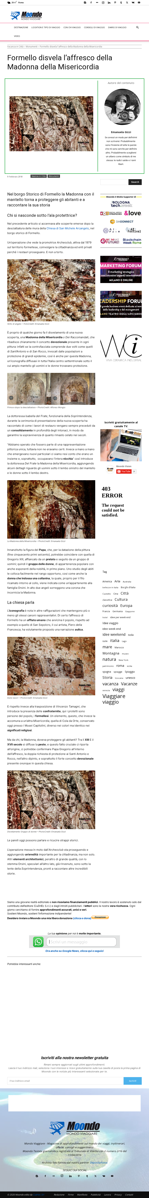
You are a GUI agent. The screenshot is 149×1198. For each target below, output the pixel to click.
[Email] (80, 887)
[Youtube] (139, 2)
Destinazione (21, 27)
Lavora (107, 1194)
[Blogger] (85, 2)
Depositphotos (98, 1162)
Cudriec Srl (38, 1194)
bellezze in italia (110, 587)
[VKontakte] (133, 2)
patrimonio (108, 666)
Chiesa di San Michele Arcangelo (68, 228)
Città (125, 593)
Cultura (121, 599)
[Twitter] (127, 2)
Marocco (119, 647)
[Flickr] (97, 2)
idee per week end (120, 617)
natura (109, 659)
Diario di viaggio (117, 27)
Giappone (130, 611)
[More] (105, 887)
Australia (127, 581)
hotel (105, 617)
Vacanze (129, 684)
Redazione (59, 1194)
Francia (106, 611)
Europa (126, 605)
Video (17, 36)
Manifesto (82, 1194)
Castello (106, 593)
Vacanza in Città (15, 46)
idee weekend (114, 634)
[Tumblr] (121, 2)
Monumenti (31, 46)
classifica (107, 599)
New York (123, 660)
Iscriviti (132, 1080)
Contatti (129, 1194)
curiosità (110, 605)
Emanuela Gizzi (121, 132)
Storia (107, 677)
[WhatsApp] (63, 887)
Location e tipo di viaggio (45, 27)
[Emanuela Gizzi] (122, 107)
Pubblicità (95, 1194)
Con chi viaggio (72, 27)
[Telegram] (96, 887)
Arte (117, 581)
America (107, 581)
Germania (117, 611)
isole (105, 641)
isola (131, 634)
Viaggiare (113, 696)
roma (120, 666)
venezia (106, 690)
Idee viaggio (110, 623)
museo (125, 653)
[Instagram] (103, 2)
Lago (124, 641)
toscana (119, 678)
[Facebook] (91, 2)
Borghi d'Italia (128, 587)
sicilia (129, 666)
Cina (115, 593)
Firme (71, 1194)
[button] (137, 27)
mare (107, 647)
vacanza (110, 684)
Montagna (110, 653)
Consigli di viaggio (94, 27)
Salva (54, 887)
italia (114, 640)
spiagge (118, 671)
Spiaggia (130, 671)
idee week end (111, 628)
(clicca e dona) (82, 918)
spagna (106, 671)
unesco (130, 678)
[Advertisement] (98, 13)
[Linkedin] (109, 2)
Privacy (118, 1194)
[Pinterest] (115, 2)
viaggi (118, 689)
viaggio (110, 702)
